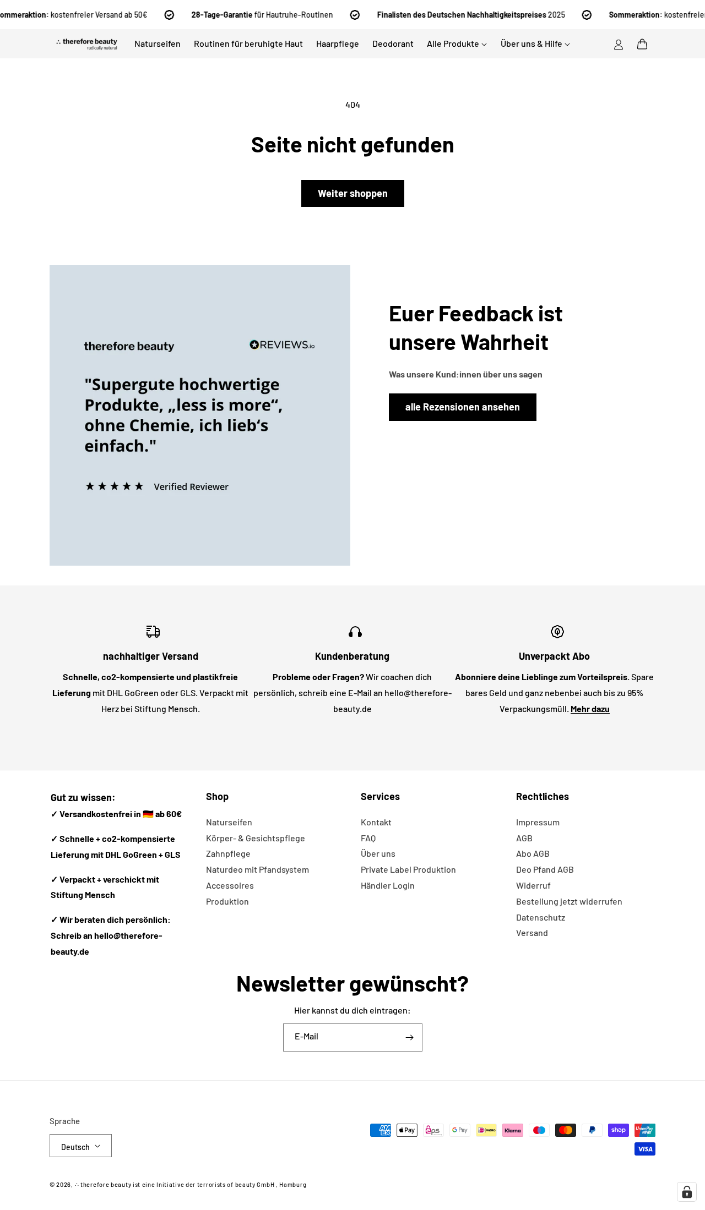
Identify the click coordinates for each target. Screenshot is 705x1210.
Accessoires (230, 885)
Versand (532, 932)
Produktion (227, 901)
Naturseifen (229, 822)
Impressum (538, 822)
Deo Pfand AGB (545, 869)
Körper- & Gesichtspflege (255, 838)
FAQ (368, 838)
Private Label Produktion (408, 869)
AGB (524, 838)
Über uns (378, 853)
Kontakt (376, 822)
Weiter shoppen (353, 193)
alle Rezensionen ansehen (462, 407)
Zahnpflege (228, 853)
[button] (642, 44)
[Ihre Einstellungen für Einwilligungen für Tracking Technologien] (686, 1191)
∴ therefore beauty (103, 1184)
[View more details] (200, 415)
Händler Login (388, 885)
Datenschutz (540, 917)
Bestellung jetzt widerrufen (569, 901)
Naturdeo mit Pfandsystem (257, 869)
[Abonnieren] (410, 1037)
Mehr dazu (590, 708)
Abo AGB (533, 853)
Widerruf (533, 885)
